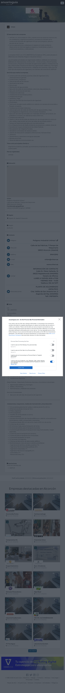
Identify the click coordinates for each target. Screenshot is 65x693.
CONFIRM (21, 367)
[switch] (52, 345)
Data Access (32, 373)
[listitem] (32, 341)
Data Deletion (23, 373)
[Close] (59, 319)
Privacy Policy (41, 373)
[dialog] (32, 346)
